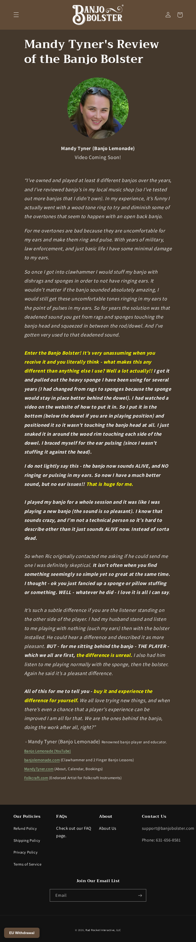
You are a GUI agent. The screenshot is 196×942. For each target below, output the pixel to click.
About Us (107, 828)
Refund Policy (25, 828)
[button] (16, 15)
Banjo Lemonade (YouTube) (47, 750)
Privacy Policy (26, 852)
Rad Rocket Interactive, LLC (103, 930)
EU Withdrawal (21, 933)
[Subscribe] (140, 895)
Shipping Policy (27, 840)
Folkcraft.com (36, 777)
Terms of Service (28, 864)
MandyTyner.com (39, 768)
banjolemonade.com (42, 759)
